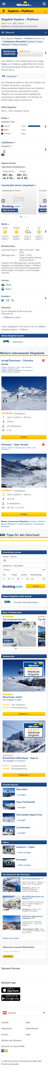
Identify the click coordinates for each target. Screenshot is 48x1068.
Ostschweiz (18, 370)
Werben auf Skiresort (11, 1040)
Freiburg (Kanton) (19, 44)
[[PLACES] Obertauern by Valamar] (8, 903)
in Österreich (20, 761)
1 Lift (23, 64)
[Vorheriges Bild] (4, 633)
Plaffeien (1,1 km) (12, 317)
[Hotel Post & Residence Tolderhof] (8, 922)
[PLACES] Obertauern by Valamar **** (33, 897)
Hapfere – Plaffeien (20, 11)
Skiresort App (8, 983)
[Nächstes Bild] (43, 633)
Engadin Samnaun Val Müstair (10, 372)
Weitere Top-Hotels (11, 938)
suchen (36, 586)
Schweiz (31, 41)
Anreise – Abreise (10, 557)
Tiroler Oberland (26, 367)
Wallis (29, 447)
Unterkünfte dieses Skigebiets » (18, 185)
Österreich (11, 367)
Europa (3, 367)
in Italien (18, 700)
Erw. (4, 575)
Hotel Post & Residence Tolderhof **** (32, 917)
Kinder (14, 575)
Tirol (17, 367)
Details (24, 437)
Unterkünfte (11, 76)
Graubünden (28, 370)
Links (27, 1022)
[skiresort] (24, 4)
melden (41, 327)
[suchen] (44, 4)
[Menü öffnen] (4, 4)
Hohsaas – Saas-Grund (14, 444)
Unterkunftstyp (36, 575)
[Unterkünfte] (3, 76)
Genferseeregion (20, 447)
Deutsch (12, 1013)
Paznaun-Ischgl (13, 369)
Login (27, 1034)
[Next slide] (45, 201)
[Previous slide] (3, 201)
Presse (4, 1034)
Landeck (4, 369)
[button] (13, 586)
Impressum (6, 1028)
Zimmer (24, 575)
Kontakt (5, 1022)
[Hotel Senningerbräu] (8, 884)
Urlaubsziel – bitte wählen (13, 566)
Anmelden (8, 956)
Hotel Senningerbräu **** (32, 879)
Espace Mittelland (8, 524)
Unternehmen (31, 1028)
